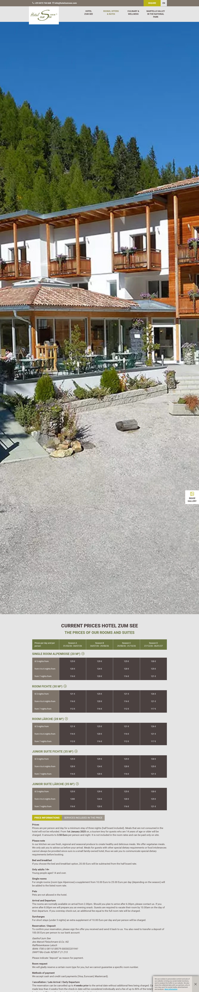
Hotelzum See (88, 12)
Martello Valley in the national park (155, 14)
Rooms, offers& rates (111, 12)
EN (163, 3)
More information (171, 989)
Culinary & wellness (133, 12)
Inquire (152, 3)
